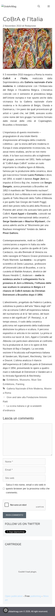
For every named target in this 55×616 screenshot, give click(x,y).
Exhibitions (12, 379)
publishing (35, 596)
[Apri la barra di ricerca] (39, 6)
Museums (25, 379)
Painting (20, 384)
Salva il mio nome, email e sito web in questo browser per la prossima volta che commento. (28, 488)
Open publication (14, 596)
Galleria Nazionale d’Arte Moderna (25, 388)
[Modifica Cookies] (5, 610)
